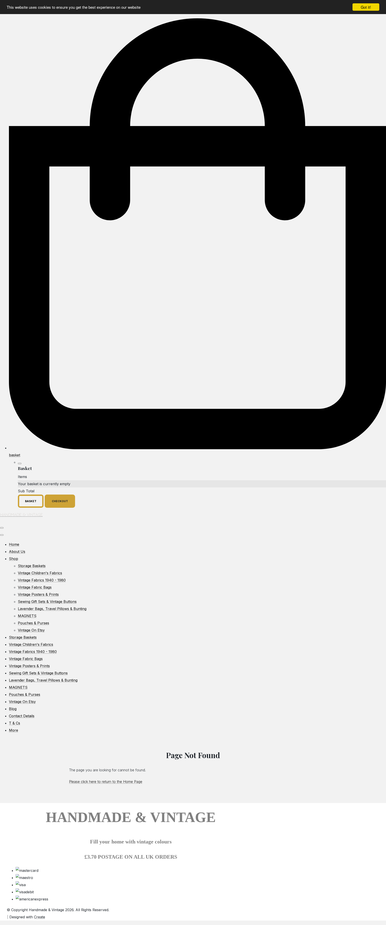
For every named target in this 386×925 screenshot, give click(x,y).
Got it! (366, 7)
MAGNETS (27, 616)
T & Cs (14, 723)
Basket (30, 501)
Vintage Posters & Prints (38, 594)
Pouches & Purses (33, 623)
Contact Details (21, 716)
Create (39, 917)
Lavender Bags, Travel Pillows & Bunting (52, 608)
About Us (17, 551)
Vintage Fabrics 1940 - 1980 (42, 580)
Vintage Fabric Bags (35, 587)
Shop (13, 558)
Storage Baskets (32, 566)
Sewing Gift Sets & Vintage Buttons (47, 601)
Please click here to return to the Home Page (105, 781)
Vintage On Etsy (31, 630)
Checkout (60, 501)
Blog (13, 709)
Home (14, 544)
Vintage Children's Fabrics (40, 573)
